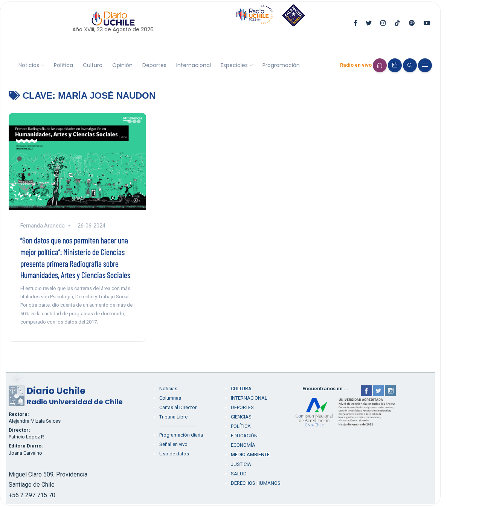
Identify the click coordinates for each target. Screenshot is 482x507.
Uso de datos (174, 454)
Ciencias (241, 417)
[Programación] (395, 65)
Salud (239, 473)
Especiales (234, 65)
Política (63, 65)
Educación (244, 435)
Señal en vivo (173, 444)
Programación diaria (181, 435)
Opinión (122, 65)
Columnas (170, 398)
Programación (281, 65)
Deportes (154, 65)
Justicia (241, 464)
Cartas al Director (178, 407)
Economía (243, 445)
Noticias (28, 65)
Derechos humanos (256, 483)
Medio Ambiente (250, 454)
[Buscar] (410, 65)
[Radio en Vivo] (380, 65)
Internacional (193, 65)
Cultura (92, 65)
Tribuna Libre (173, 417)
